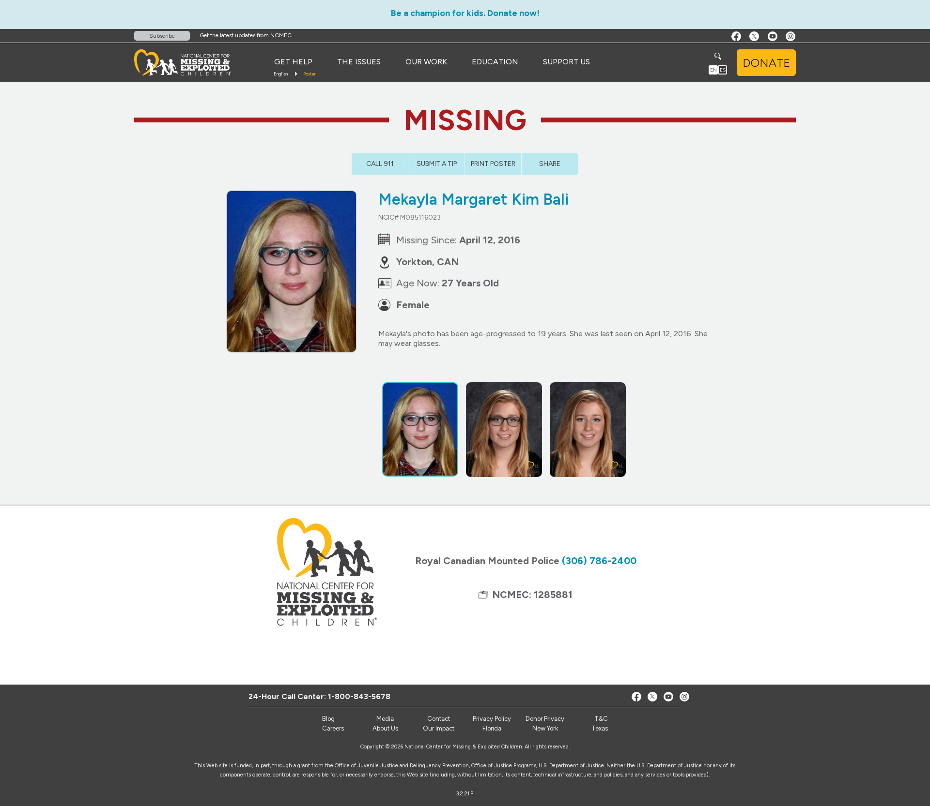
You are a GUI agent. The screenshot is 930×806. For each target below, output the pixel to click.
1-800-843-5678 (359, 696)
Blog (328, 718)
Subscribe (162, 35)
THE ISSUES (359, 61)
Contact (438, 718)
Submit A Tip (437, 164)
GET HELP (293, 61)
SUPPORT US (566, 61)
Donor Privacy (545, 718)
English (281, 73)
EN (713, 70)
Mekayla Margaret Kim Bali (473, 199)
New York (545, 728)
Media (385, 718)
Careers (333, 728)
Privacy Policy (492, 718)
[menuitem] (293, 62)
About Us (385, 728)
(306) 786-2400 (599, 561)
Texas (599, 728)
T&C (601, 718)
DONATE (766, 63)
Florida (491, 728)
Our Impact (438, 728)
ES (723, 70)
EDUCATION (495, 61)
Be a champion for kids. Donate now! (465, 13)
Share (549, 164)
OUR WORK (426, 61)
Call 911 (380, 164)
